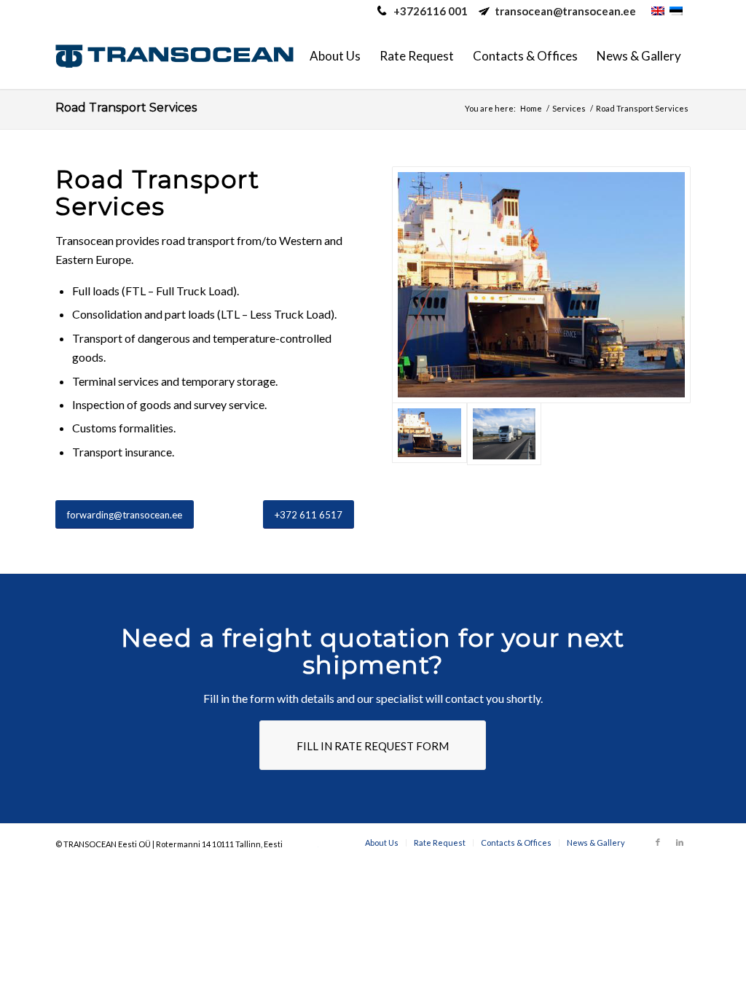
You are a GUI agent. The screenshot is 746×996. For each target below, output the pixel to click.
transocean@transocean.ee (565, 10)
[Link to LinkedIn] (680, 842)
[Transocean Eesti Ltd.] (174, 56)
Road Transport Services (126, 107)
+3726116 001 (430, 10)
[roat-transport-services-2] (541, 284)
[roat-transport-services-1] (504, 433)
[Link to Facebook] (658, 842)
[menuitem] (335, 56)
